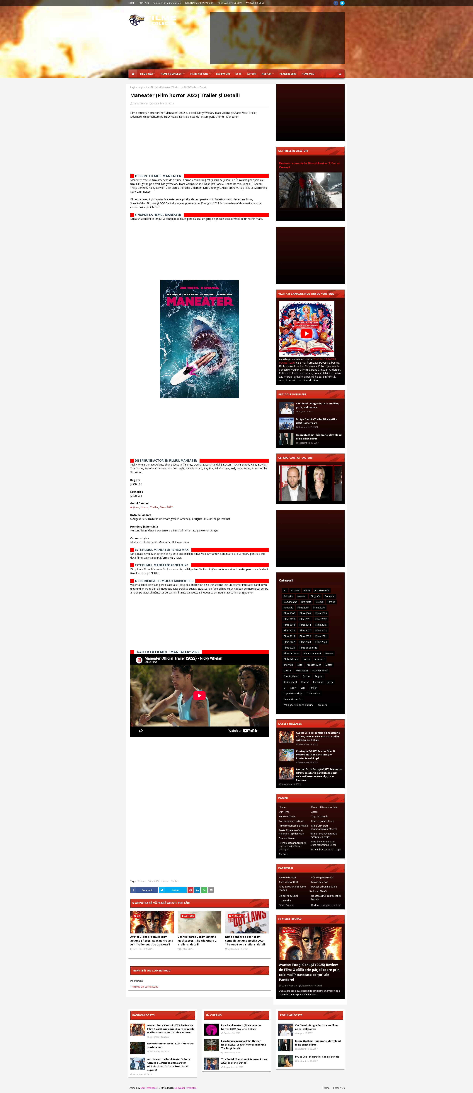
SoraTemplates (148, 1087)
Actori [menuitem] (251, 74)
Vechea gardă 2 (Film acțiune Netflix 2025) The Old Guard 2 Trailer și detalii (197, 940)
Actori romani (321, 590)
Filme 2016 (289, 630)
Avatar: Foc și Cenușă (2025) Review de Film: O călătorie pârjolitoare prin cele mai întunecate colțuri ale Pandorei (319, 774)
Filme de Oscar (291, 653)
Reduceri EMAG (318, 891)
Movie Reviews (319, 882)
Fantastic (288, 607)
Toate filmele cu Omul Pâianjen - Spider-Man (291, 832)
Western (322, 705)
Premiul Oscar (291, 676)
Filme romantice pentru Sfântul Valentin (324, 835)
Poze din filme (319, 670)
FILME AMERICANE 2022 (230, 3)
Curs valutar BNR (288, 882)
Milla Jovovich (314, 664)
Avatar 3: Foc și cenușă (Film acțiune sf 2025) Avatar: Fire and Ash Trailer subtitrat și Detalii (151, 940)
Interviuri (288, 664)
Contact (283, 854)
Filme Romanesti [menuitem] (171, 74)
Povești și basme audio (324, 886)
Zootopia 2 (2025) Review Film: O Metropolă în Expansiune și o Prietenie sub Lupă (315, 754)
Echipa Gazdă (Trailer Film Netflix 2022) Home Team (316, 421)
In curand (319, 659)
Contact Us (339, 1087)
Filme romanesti (312, 653)
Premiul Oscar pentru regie (326, 849)
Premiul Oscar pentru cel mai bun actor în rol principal (293, 846)
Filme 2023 (305, 642)
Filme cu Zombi (287, 816)
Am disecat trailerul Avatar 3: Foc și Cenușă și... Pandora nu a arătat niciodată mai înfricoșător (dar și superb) (168, 1065)
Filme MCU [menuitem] (308, 74)
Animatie (288, 596)
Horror (145, 507)
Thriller (154, 87)
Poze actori (302, 670)
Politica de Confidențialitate (167, 3)
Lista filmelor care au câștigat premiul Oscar (323, 843)
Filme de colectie (308, 647)
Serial (330, 682)
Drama (319, 601)
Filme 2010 (289, 619)
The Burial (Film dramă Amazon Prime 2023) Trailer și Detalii (244, 1061)
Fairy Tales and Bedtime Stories (292, 888)
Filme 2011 (305, 619)
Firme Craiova (286, 905)
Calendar (286, 900)
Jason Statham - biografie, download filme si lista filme (319, 436)
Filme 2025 (289, 647)
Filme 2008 (305, 613)
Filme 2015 (321, 624)
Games (329, 653)
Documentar (290, 601)
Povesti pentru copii (322, 877)
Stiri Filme (284, 811)
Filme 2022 (166, 507)
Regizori (319, 676)
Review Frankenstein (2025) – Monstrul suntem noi (170, 1045)
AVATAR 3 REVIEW (255, 3)
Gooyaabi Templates (185, 1087)
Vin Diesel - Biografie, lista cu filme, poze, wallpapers (317, 405)
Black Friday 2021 (288, 895)
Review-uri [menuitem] (223, 74)
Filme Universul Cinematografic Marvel (324, 827)
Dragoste (306, 601)
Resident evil (290, 682)
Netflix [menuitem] (266, 74)
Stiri (303, 687)
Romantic (318, 682)
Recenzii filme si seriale (324, 807)
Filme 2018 (321, 630)
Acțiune (134, 507)
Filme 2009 (321, 613)
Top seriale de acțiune (291, 821)
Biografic (315, 596)
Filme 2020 (305, 636)
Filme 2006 (319, 607)
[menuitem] (132, 73)
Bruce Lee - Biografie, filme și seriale (317, 1056)
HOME (131, 3)
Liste (299, 664)
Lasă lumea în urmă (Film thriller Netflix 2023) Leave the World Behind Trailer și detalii (243, 1044)
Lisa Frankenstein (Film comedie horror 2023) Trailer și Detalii (241, 1027)
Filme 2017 (305, 630)
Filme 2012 (321, 619)
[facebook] (336, 3)
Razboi (306, 676)
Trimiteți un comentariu (144, 986)
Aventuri (301, 596)
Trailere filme (313, 693)
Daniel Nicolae (140, 103)
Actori (307, 590)
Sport (293, 687)
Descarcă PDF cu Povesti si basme (326, 897)
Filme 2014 (305, 624)
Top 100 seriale (319, 816)
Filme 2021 (321, 636)
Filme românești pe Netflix (293, 825)
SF (285, 687)
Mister (329, 664)
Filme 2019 (289, 636)
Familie (331, 601)
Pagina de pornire (139, 87)
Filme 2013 (289, 624)
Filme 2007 (289, 613)
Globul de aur (291, 659)
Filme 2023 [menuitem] (146, 74)
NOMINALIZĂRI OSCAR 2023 (199, 3)
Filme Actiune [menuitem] (199, 74)
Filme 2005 (303, 607)
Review (305, 682)
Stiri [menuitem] (238, 74)
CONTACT (144, 3)
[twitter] (342, 3)
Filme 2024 (321, 642)
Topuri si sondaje (293, 693)
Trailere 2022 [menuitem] (287, 74)
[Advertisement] (277, 38)
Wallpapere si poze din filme (299, 705)
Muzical (287, 670)
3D (285, 590)
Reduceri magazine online (326, 905)
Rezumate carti (287, 877)
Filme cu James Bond (322, 821)
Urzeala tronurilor (293, 699)
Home (282, 807)
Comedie (329, 596)
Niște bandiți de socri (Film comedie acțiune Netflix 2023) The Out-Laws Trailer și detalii (245, 940)
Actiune (142, 881)
